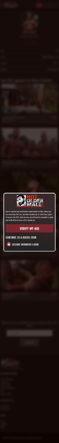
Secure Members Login (25, 244)
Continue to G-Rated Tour (21, 237)
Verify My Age (29, 228)
